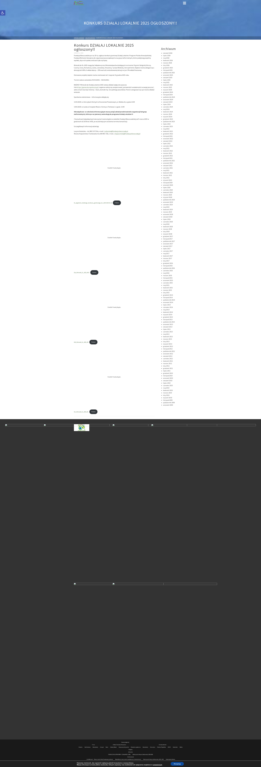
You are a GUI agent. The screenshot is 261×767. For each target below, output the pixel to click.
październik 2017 (169, 241)
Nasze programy (125, 742)
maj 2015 (166, 285)
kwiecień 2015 (168, 288)
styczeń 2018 (167, 234)
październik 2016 (169, 268)
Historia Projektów (161, 747)
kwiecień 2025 (168, 85)
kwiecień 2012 (168, 361)
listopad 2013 (168, 319)
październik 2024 (169, 97)
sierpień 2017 (167, 246)
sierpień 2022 (167, 141)
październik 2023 (169, 121)
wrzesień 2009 (168, 405)
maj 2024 (166, 109)
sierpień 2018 (167, 217)
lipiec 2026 (166, 55)
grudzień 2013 (168, 317)
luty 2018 (166, 231)
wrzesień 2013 (168, 324)
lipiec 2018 (166, 219)
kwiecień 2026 (168, 60)
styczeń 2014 (167, 315)
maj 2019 (166, 207)
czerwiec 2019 (168, 205)
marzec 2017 (167, 258)
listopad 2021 (168, 158)
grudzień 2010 (168, 373)
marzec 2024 (167, 114)
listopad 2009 (168, 400)
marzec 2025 (167, 87)
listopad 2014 (168, 297)
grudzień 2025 (168, 68)
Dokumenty (95, 747)
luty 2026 (166, 65)
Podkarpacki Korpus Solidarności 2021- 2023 (153, 759)
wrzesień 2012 (168, 354)
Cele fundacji (87, 747)
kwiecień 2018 (168, 227)
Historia (80, 747)
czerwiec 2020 (168, 190)
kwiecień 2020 (168, 192)
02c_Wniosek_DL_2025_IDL (81, 412)
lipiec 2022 (166, 143)
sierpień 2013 (167, 327)
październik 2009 (169, 403)
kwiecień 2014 (168, 312)
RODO (169, 747)
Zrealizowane (130, 757)
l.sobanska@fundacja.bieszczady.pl (116, 131)
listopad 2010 (168, 376)
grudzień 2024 (168, 92)
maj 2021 (166, 170)
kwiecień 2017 (168, 256)
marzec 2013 (167, 339)
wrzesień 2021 (168, 163)
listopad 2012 (168, 349)
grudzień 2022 (168, 134)
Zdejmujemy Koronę (170, 759)
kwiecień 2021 (168, 173)
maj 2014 (166, 310)
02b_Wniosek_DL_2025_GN (81, 342)
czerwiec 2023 (168, 126)
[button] (2, 12)
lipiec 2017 (166, 249)
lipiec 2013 (166, 329)
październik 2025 (169, 73)
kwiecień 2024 (168, 112)
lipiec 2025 (166, 80)
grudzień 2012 (168, 346)
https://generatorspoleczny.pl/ (88, 87)
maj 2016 (166, 273)
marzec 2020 (167, 195)
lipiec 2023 (166, 124)
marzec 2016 (167, 275)
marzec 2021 (167, 175)
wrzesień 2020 (168, 185)
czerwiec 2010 (168, 385)
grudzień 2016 (168, 263)
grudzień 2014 (168, 295)
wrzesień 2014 (168, 302)
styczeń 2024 (167, 117)
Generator (175, 747)
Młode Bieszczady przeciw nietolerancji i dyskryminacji (128, 759)
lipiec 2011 (166, 371)
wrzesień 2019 (168, 202)
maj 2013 (166, 334)
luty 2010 (166, 395)
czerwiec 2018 (168, 222)
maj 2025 (166, 82)
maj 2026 (166, 58)
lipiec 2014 (166, 305)
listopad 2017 (168, 239)
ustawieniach (157, 765)
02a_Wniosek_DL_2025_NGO (81, 272)
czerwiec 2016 (168, 271)
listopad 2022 (168, 136)
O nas (93, 744)
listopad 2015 (168, 278)
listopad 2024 (168, 95)
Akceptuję (177, 764)
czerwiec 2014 (168, 307)
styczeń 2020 (167, 197)
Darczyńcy (152, 747)
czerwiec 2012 (168, 359)
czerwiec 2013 (168, 332)
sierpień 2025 (167, 77)
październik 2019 (169, 200)
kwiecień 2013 (168, 337)
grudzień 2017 (168, 236)
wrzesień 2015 (168, 280)
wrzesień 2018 (168, 214)
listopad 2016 (168, 266)
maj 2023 (166, 129)
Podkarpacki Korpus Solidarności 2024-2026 (143, 754)
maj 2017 (166, 253)
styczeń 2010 (167, 398)
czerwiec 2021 (168, 168)
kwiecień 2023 (168, 131)
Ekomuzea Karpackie (124, 747)
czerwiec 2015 (168, 283)
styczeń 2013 (167, 344)
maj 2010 (166, 388)
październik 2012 (169, 351)
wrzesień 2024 (168, 99)
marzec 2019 (167, 212)
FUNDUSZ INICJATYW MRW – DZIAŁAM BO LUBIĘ (119, 754)
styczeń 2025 (167, 90)
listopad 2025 (168, 70)
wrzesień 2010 (168, 378)
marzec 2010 (167, 393)
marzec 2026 (167, 63)
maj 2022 (166, 148)
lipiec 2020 (166, 187)
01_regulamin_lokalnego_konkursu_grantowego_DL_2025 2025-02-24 (93, 203)
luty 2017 (166, 261)
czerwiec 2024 (168, 107)
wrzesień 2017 (168, 244)
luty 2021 (166, 178)
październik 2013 (169, 322)
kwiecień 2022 (168, 151)
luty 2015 (166, 293)
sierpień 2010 (167, 381)
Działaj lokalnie (162, 744)
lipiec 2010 (166, 383)
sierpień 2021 (167, 165)
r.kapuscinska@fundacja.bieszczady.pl (127, 134)
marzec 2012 (167, 363)
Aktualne (130, 752)
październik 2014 (169, 300)
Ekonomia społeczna (136, 747)
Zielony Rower (113, 747)
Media (181, 747)
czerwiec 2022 (168, 146)
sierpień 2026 (167, 53)
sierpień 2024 (167, 102)
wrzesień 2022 (168, 139)
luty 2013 (166, 341)
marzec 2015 (167, 290)
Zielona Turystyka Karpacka (119, 744)
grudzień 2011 (168, 368)
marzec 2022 (167, 153)
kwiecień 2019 (168, 209)
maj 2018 (166, 224)
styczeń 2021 (167, 180)
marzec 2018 (167, 229)
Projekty (130, 749)
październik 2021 (169, 161)
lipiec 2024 (166, 104)
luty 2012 (166, 366)
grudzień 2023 (168, 119)
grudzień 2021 (168, 156)
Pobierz (117, 203)
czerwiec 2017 (168, 251)
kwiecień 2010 (168, 390)
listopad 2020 (168, 183)
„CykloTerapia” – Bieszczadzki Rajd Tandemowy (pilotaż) (99, 759)
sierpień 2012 (167, 356)
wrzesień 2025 (168, 75)
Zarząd (102, 747)
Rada (107, 747)
